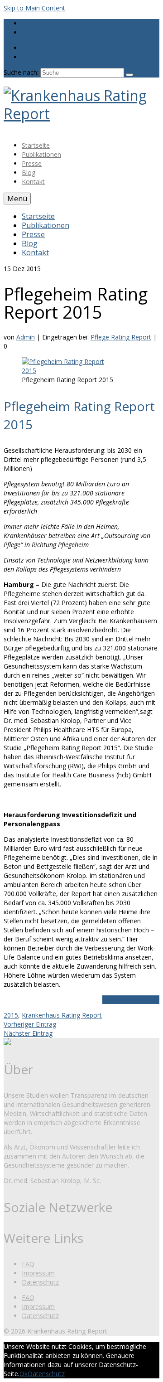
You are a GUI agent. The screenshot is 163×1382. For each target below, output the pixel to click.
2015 (11, 1015)
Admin (25, 337)
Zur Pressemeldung (130, 999)
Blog (28, 172)
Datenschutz (40, 1282)
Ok (23, 1373)
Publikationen (41, 154)
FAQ (28, 23)
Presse (32, 163)
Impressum (38, 32)
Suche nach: (21, 72)
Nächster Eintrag (28, 1033)
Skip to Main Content (34, 8)
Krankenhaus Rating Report (62, 1015)
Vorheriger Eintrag (30, 1024)
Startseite (36, 145)
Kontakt (33, 181)
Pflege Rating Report (121, 337)
